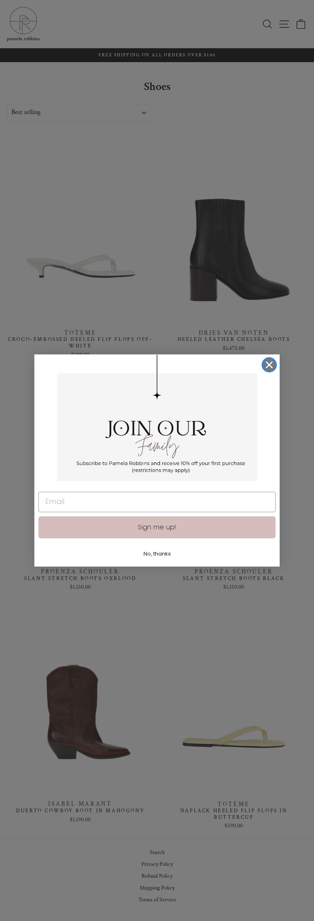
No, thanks (157, 554)
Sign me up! (157, 527)
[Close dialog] (269, 365)
